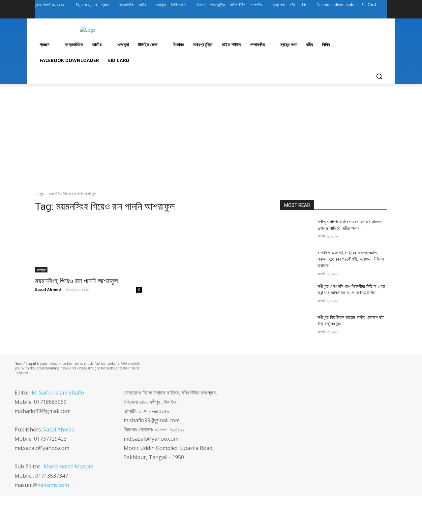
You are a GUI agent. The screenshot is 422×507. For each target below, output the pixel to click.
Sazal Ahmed (48, 289)
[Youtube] (383, 14)
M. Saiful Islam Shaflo (58, 392)
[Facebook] (346, 14)
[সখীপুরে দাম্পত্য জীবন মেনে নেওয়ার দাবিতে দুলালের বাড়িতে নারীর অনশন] (296, 230)
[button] (379, 76)
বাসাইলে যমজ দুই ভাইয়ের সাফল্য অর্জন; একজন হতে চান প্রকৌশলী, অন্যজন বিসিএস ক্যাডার (350, 259)
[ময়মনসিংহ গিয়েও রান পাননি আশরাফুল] (88, 245)
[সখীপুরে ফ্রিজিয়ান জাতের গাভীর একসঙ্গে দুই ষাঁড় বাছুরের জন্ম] (296, 325)
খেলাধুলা (41, 269)
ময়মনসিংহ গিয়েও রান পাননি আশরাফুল (76, 281)
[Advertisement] (211, 137)
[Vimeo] (374, 14)
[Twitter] (365, 14)
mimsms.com (53, 485)
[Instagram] (356, 14)
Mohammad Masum (68, 466)
